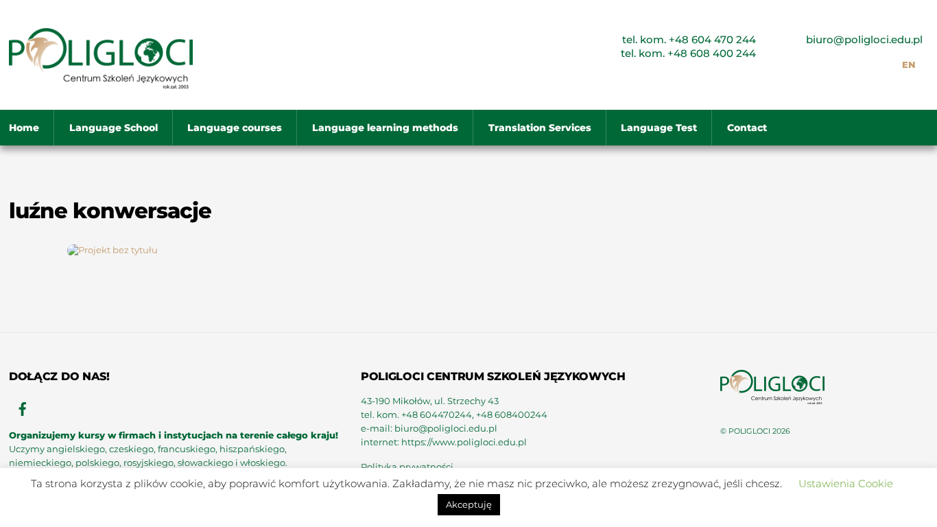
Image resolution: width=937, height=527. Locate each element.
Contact (747, 127)
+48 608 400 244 (711, 53)
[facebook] (22, 407)
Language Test (659, 127)
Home (24, 127)
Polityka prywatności (407, 467)
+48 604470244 (436, 415)
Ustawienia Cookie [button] (845, 483)
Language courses (234, 127)
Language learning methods (385, 127)
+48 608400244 (511, 415)
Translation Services (539, 127)
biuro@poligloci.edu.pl (864, 39)
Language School (113, 127)
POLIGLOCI (749, 431)
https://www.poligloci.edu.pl (464, 442)
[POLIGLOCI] (101, 82)
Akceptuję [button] (469, 504)
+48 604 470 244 (712, 39)
